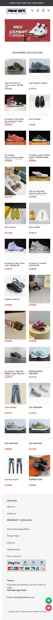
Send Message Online (17, 590)
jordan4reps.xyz (26, 611)
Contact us (11, 513)
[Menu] (48, 10)
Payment (11, 543)
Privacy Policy (13, 536)
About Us (11, 507)
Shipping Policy (13, 549)
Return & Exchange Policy (18, 529)
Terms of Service (14, 556)
